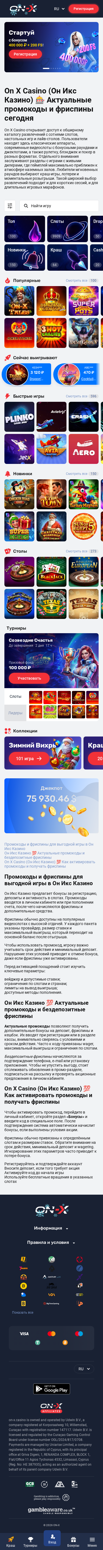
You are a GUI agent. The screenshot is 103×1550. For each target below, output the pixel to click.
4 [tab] (55, 68)
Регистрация (84, 9)
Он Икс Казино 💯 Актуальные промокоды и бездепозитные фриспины (44, 855)
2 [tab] (51, 68)
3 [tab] (53, 68)
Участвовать (29, 678)
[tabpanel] (51, 47)
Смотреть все (81, 281)
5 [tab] (57, 68)
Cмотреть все (81, 396)
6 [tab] (59, 68)
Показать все (22, 1312)
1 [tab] (46, 68)
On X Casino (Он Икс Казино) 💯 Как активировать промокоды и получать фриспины (49, 864)
